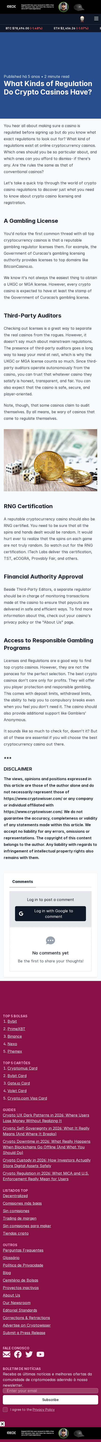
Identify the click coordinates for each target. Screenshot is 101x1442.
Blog (7, 1272)
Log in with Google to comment (53, 913)
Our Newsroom (17, 1302)
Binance (15, 1036)
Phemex (15, 1051)
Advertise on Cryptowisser (27, 1325)
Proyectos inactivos (21, 1287)
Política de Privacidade (23, 1265)
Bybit (12, 1021)
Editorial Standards (20, 1310)
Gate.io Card (19, 1083)
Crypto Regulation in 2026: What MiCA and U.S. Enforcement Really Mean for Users (46, 1176)
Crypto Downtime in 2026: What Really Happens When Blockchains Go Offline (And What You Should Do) (46, 1147)
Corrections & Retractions (26, 1317)
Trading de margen (19, 1218)
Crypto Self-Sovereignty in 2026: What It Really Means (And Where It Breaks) (46, 1131)
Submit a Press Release (24, 1332)
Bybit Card (17, 1075)
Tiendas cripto (16, 1233)
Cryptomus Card (22, 1068)
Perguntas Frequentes (23, 1250)
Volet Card (17, 1090)
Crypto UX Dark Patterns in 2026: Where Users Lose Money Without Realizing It (46, 1118)
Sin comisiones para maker (27, 1225)
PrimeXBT (16, 1028)
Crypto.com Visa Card (27, 1098)
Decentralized (15, 1195)
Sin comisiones (16, 1210)
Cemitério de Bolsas (20, 1280)
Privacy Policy (44, 1410)
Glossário (11, 1257)
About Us (11, 1295)
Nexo (12, 1043)
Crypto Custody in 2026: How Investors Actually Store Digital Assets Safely (47, 1163)
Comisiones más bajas (22, 1203)
